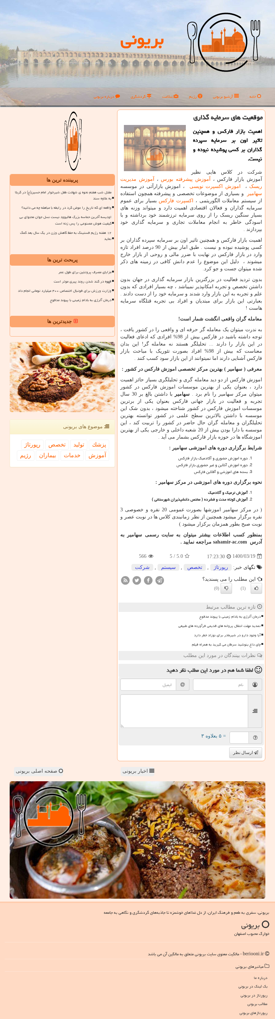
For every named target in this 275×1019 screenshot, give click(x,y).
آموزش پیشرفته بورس (186, 179)
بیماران (47, 455)
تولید (78, 444)
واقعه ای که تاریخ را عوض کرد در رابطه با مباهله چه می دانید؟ (66, 207)
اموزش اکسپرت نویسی (215, 186)
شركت (142, 567)
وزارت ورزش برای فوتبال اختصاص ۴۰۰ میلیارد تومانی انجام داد (64, 290)
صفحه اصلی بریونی (37, 771)
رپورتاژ (221, 567)
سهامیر (253, 193)
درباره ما (260, 977)
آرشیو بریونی (223, 96)
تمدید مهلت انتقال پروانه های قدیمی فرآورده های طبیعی (219, 625)
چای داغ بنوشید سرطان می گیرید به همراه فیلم (226, 644)
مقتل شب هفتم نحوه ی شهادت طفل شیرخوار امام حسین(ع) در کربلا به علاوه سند (63, 195)
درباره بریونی (104, 96)
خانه (253, 96)
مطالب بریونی (257, 1004)
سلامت (168, 96)
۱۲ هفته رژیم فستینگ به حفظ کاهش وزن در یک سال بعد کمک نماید (65, 235)
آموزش (97, 455)
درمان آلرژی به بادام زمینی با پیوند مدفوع (230, 616)
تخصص (194, 567)
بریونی (142, 39)
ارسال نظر (243, 752)
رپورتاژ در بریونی (254, 995)
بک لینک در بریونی (252, 986)
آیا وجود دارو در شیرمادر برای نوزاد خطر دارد (227, 635)
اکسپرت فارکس (176, 200)
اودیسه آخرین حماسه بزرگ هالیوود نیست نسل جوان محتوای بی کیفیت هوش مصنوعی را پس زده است (65, 220)
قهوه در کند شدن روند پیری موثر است (82, 281)
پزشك (99, 444)
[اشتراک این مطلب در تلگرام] (160, 580)
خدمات (72, 455)
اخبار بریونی (135, 771)
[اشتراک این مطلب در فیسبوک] (148, 580)
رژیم (193, 96)
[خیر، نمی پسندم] (226, 588)
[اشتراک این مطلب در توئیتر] (137, 580)
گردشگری (139, 96)
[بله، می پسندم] (256, 588)
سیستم (168, 567)
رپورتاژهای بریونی (253, 1012)
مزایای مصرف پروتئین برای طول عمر (84, 272)
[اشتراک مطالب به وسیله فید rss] (125, 580)
